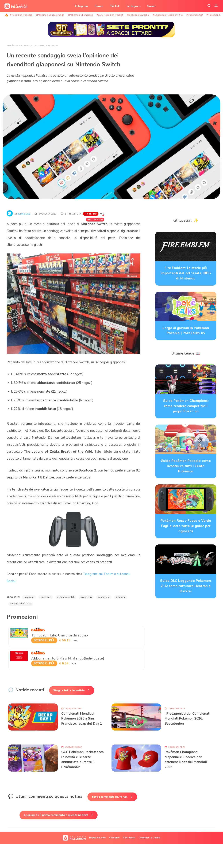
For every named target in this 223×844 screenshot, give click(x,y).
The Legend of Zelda (21, 603)
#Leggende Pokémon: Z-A (168, 15)
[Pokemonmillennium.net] (15, 6)
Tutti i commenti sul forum (109, 797)
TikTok (115, 6)
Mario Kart (45, 597)
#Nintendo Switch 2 (138, 15)
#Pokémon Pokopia (21, 15)
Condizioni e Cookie (149, 837)
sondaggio (104, 597)
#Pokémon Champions (80, 15)
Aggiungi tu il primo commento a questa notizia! (56, 815)
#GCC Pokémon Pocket (110, 15)
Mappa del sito (97, 837)
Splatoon (121, 597)
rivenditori (86, 597)
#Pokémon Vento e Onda (50, 15)
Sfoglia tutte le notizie (69, 690)
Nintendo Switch (66, 597)
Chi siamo (114, 837)
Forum (99, 6)
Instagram (133, 6)
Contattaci (129, 837)
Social (151, 6)
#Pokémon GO (194, 15)
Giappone (29, 597)
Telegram (81, 6)
